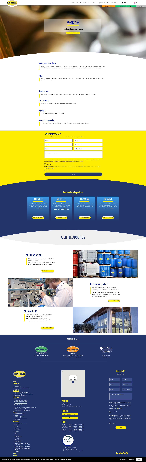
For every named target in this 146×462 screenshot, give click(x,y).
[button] (93, 3)
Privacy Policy (73, 449)
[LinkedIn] (122, 3)
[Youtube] (125, 3)
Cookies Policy (66, 450)
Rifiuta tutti (131, 459)
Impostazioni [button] (123, 459)
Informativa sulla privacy (66, 459)
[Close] (144, 459)
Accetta (139, 459)
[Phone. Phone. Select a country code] (76, 149)
